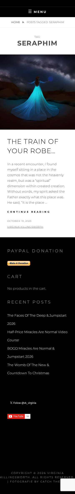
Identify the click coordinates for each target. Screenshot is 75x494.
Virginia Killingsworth (25, 226)
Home (16, 22)
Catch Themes (54, 481)
